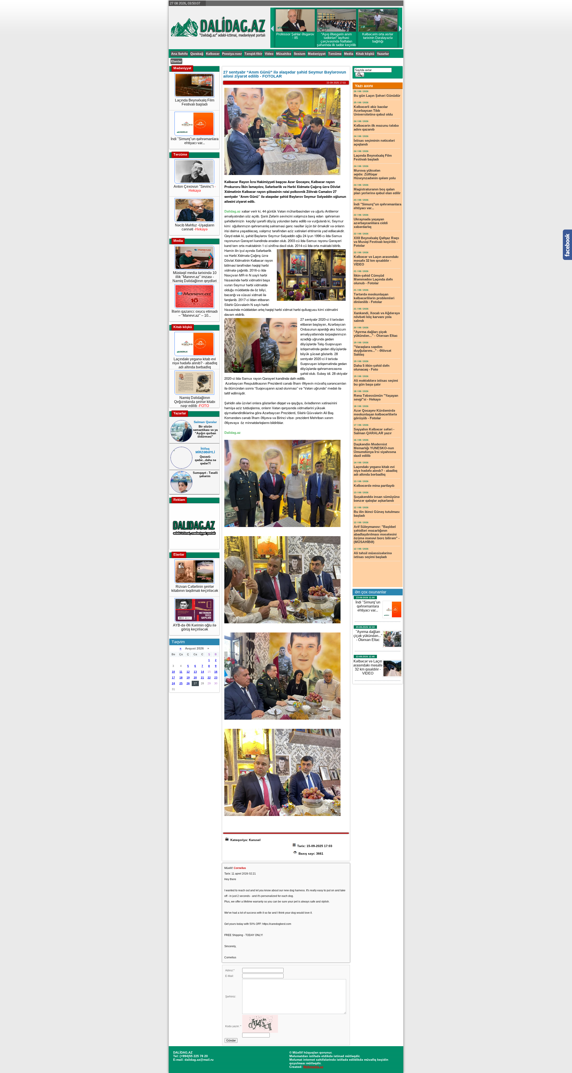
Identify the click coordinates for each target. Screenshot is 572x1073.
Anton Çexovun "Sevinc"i (195, 188)
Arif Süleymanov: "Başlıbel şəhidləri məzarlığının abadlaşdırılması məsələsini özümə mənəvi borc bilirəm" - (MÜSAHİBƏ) (377, 534)
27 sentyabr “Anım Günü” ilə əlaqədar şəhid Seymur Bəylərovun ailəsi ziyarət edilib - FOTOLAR (284, 74)
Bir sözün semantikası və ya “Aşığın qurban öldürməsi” (205, 431)
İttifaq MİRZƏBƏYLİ (205, 450)
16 (215, 671)
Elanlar (176, 61)
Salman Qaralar (205, 422)
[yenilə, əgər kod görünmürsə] (260, 1031)
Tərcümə (334, 53)
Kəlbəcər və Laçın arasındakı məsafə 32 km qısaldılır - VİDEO (376, 260)
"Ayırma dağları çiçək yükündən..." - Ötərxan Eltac (375, 333)
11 (180, 671)
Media (348, 53)
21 (202, 677)
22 (209, 677)
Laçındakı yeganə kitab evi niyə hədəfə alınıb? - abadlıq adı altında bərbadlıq (194, 363)
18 (181, 677)
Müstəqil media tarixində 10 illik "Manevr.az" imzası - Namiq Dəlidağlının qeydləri (194, 277)
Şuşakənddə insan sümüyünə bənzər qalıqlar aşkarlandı (377, 498)
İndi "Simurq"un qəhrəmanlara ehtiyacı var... (195, 141)
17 (173, 677)
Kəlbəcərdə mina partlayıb (374, 485)
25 (181, 683)
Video (269, 53)
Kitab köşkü (365, 53)
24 (173, 683)
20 (195, 677)
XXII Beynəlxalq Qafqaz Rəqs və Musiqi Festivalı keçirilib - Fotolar (376, 241)
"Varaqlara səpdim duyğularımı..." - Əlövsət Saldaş (372, 350)
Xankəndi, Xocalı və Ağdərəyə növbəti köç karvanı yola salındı (377, 317)
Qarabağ (196, 53)
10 (173, 671)
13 (195, 671)
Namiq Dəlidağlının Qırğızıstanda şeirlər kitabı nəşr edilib (194, 402)
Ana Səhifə (179, 53)
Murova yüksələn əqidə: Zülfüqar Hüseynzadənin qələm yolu (375, 174)
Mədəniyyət (317, 53)
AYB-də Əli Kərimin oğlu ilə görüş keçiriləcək (194, 627)
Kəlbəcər (212, 53)
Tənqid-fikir (253, 53)
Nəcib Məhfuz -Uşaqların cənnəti (194, 227)
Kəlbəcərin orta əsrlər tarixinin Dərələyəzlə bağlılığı (377, 37)
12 (188, 671)
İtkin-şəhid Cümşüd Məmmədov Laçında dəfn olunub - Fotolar (373, 279)
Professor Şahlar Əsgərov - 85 (294, 36)
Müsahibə (283, 53)
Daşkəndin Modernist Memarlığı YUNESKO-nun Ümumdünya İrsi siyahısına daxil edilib (375, 449)
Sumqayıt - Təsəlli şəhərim (205, 474)
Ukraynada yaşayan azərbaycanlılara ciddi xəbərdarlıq (371, 223)
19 (188, 677)
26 (188, 683)
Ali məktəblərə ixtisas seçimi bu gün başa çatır (376, 382)
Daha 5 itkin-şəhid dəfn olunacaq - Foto (371, 367)
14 (202, 671)
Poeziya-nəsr (232, 53)
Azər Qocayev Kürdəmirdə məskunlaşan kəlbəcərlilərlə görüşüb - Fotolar (375, 414)
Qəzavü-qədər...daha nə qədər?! (205, 460)
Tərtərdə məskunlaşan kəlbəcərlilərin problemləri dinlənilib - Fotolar (374, 298)
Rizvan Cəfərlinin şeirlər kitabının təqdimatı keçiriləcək (194, 588)
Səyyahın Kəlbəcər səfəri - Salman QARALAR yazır (374, 431)
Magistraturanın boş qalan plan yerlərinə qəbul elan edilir (377, 191)
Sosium (299, 53)
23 (215, 677)
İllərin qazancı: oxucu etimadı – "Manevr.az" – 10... (195, 313)
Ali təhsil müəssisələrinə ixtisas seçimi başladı (373, 555)
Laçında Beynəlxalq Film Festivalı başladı (194, 102)
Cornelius (240, 868)
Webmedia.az (313, 1067)
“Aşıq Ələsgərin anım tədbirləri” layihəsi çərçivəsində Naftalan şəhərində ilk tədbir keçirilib (335, 41)
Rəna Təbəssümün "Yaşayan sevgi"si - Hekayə (376, 397)
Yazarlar (383, 53)
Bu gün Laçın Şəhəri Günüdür (377, 95)
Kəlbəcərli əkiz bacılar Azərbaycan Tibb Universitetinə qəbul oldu (373, 110)
